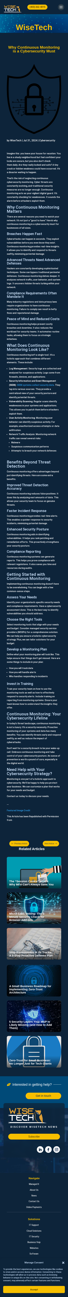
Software (34, 1253)
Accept (34, 1289)
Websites (34, 1248)
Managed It (34, 1184)
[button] (63, 1262)
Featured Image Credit (18, 810)
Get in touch (43, 1095)
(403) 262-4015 (37, 7)
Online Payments (34, 1207)
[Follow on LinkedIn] (40, 1149)
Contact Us (34, 1201)
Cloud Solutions (34, 1230)
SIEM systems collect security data (35, 385)
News (34, 1195)
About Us (34, 1190)
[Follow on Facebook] (48, 1149)
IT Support (34, 1225)
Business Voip (34, 1242)
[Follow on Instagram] (56, 1149)
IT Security (34, 1236)
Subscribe (34, 1136)
